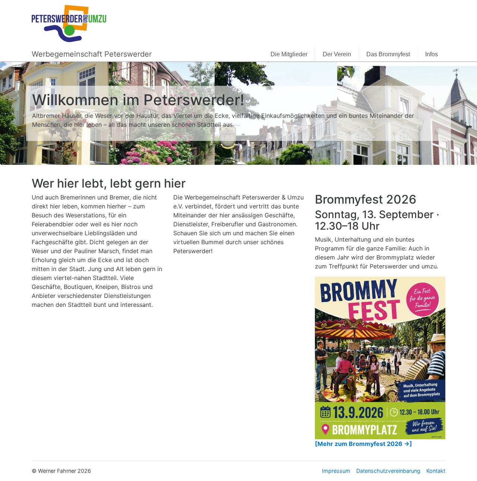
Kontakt (435, 471)
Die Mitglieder (289, 54)
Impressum (336, 471)
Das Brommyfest (388, 54)
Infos (431, 54)
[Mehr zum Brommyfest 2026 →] (363, 443)
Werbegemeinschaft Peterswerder (92, 54)
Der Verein (337, 54)
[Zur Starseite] (69, 23)
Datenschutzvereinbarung (388, 471)
